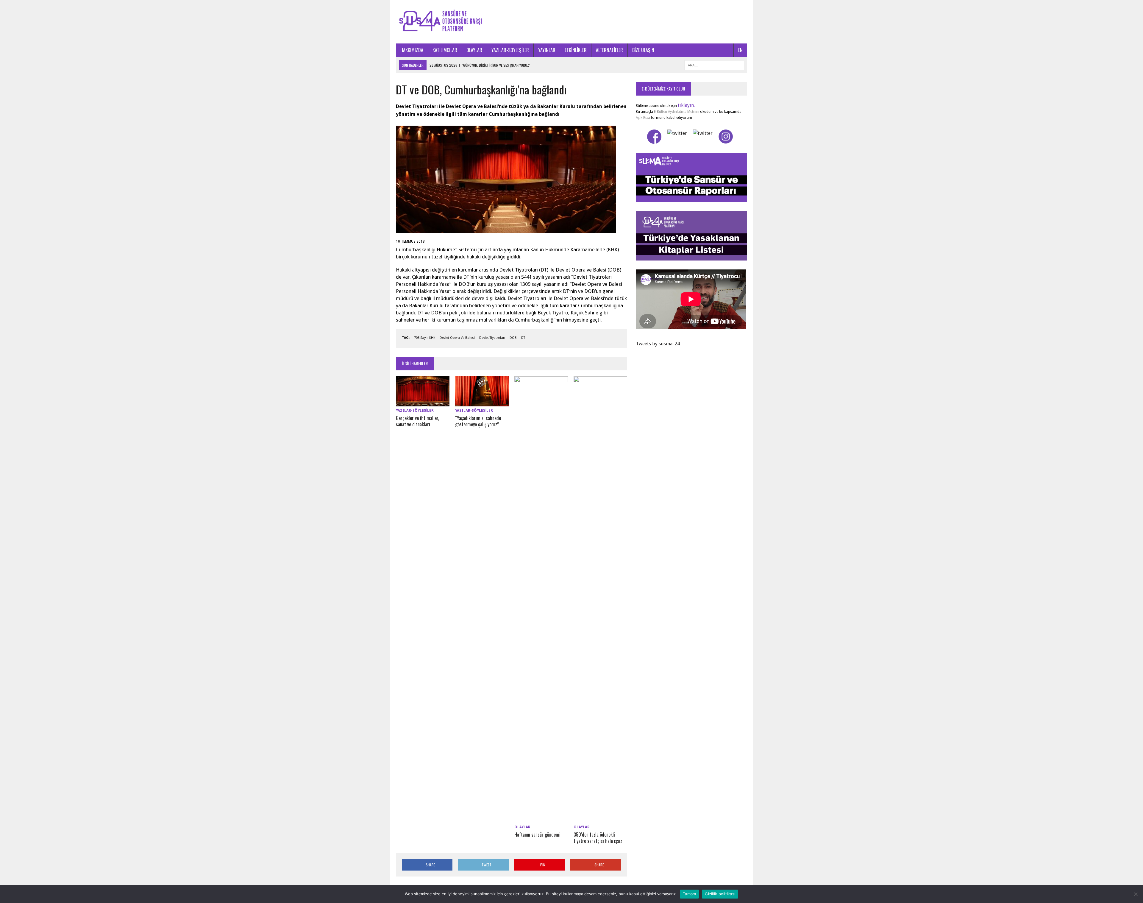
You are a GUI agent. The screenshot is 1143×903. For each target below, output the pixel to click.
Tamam (689, 893)
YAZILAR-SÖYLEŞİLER (510, 50)
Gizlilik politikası (720, 893)
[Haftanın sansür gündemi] (541, 819)
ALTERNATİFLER (609, 50)
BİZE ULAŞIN (643, 50)
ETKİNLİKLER (576, 50)
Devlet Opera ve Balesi (457, 338)
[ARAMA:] (714, 64)
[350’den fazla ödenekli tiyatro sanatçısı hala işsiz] (600, 819)
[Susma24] (571, 22)
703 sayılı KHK (424, 338)
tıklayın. (686, 105)
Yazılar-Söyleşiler (415, 410)
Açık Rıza (643, 118)
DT (523, 338)
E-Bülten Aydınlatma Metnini (676, 112)
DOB (513, 338)
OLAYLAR (474, 50)
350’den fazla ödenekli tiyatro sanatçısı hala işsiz (598, 837)
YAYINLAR (546, 50)
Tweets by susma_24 (658, 344)
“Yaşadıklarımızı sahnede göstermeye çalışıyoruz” (478, 421)
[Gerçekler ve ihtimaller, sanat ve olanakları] (422, 403)
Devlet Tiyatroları (492, 338)
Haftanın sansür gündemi (537, 834)
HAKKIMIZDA (411, 50)
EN (740, 50)
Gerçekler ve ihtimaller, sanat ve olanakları (417, 421)
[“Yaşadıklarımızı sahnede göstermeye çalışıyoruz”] (482, 403)
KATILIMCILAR (444, 50)
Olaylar (522, 827)
